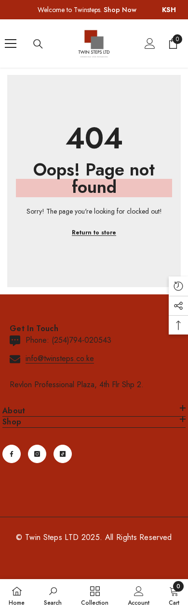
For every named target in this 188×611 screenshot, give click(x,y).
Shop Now (120, 10)
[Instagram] (37, 454)
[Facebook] (11, 454)
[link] (53, 595)
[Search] (38, 44)
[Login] (150, 43)
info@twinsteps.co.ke (60, 358)
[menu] (10, 43)
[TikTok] (63, 454)
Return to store (94, 232)
